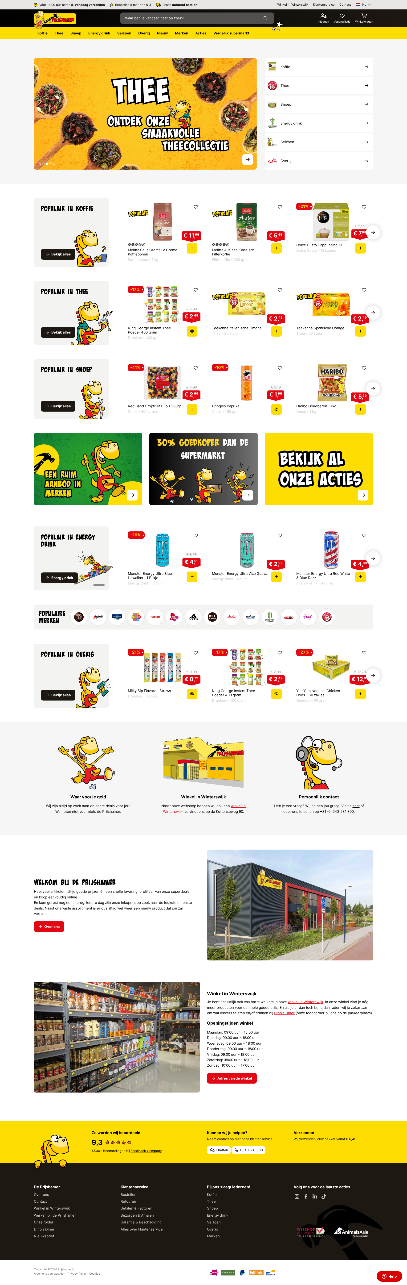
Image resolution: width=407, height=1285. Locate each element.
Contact (345, 4)
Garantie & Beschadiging (141, 1222)
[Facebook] (306, 1196)
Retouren (128, 1201)
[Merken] (88, 469)
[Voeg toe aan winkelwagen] (192, 248)
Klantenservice (324, 4)
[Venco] (288, 617)
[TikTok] (324, 1196)
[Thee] (145, 113)
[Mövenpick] (117, 617)
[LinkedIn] (315, 1196)
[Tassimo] (136, 617)
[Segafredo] (98, 617)
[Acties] (319, 469)
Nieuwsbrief (44, 1236)
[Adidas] (193, 617)
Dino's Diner (284, 1013)
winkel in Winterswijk (305, 1002)
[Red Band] (174, 617)
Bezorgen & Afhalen (137, 1215)
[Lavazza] (250, 617)
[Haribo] (155, 617)
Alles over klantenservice (142, 1229)
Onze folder (43, 1222)
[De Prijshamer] (55, 20)
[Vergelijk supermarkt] (203, 469)
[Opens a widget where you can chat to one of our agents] (389, 1277)
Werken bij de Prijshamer (55, 1215)
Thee (211, 1201)
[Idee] (212, 617)
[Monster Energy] (269, 617)
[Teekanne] (326, 617)
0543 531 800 (251, 1150)
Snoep (212, 1208)
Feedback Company (146, 1151)
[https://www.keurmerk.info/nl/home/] (311, 1232)
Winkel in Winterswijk (292, 4)
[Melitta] (231, 617)
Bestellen (128, 1194)
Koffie (212, 1194)
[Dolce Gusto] (78, 617)
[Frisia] (307, 617)
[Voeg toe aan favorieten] (195, 207)
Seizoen (214, 1222)
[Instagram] (297, 1196)
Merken (213, 1236)
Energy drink (217, 1215)
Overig (212, 1229)
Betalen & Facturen (136, 1208)
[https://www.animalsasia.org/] (351, 1232)
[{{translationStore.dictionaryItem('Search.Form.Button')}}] (266, 18)
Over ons (41, 1194)
